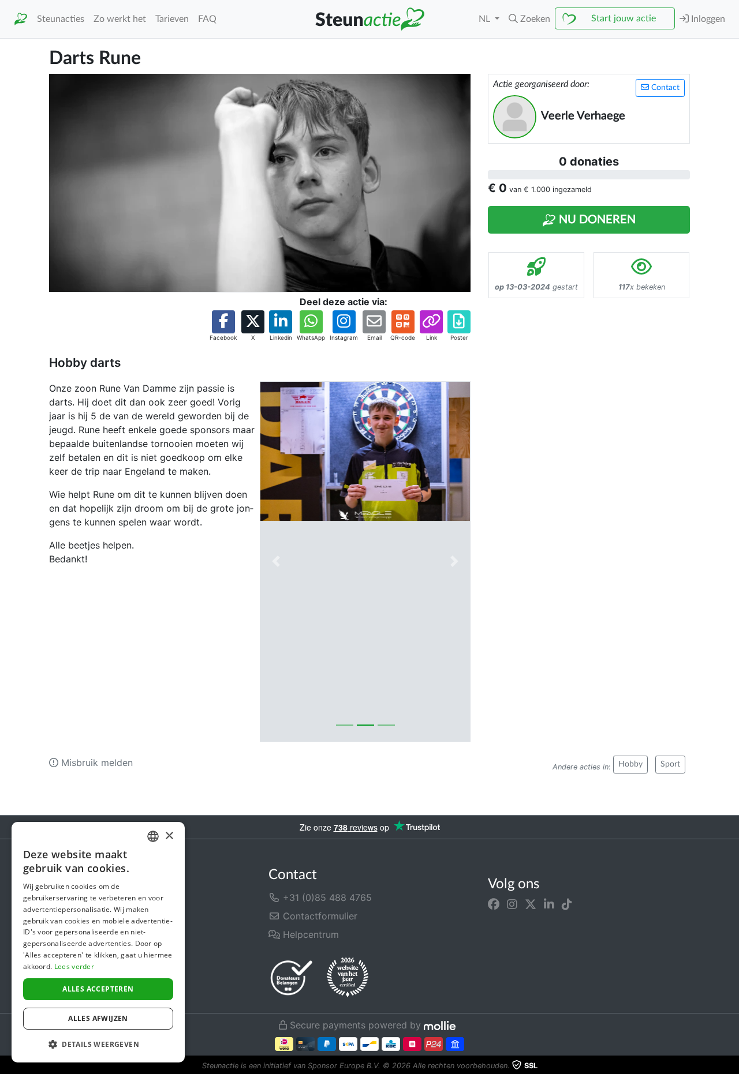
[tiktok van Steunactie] (567, 904)
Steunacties (60, 19)
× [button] (169, 836)
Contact (664, 88)
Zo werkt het (120, 19)
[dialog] (98, 942)
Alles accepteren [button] (97, 989)
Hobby (630, 764)
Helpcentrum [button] (309, 934)
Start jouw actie (623, 18)
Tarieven (172, 19)
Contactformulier (318, 916)
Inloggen (707, 19)
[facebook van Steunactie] (493, 904)
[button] (529, 19)
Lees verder (74, 966)
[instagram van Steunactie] (512, 904)
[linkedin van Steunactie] (549, 904)
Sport (670, 764)
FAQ (207, 19)
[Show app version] (731, 1066)
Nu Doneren (596, 220)
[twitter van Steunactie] (530, 904)
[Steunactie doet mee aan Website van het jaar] (347, 977)
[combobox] (153, 836)
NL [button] (485, 19)
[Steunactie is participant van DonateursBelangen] (291, 977)
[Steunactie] (20, 19)
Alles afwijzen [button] (98, 1018)
